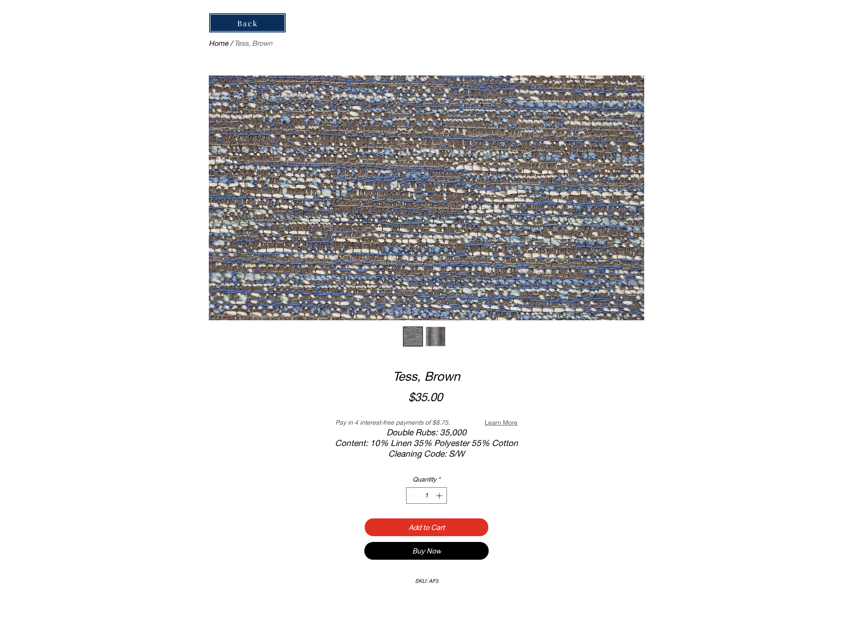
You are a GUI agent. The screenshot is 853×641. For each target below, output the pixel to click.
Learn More (501, 422)
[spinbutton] (426, 495)
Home (218, 43)
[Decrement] (413, 495)
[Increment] (440, 495)
